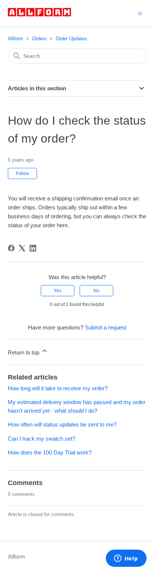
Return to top (24, 352)
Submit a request (105, 327)
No (96, 290)
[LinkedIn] (33, 248)
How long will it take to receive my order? (58, 388)
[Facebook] (11, 248)
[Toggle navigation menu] (140, 13)
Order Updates (71, 38)
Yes (57, 290)
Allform (15, 38)
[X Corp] (22, 248)
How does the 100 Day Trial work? (50, 452)
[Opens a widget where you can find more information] (126, 559)
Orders (39, 38)
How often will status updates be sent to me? (62, 424)
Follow (22, 173)
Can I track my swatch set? (41, 438)
